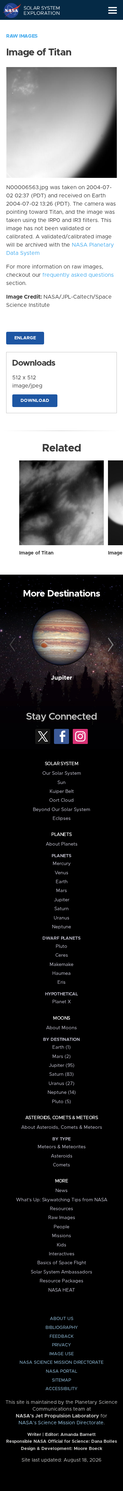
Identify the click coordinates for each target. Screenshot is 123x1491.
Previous (13, 645)
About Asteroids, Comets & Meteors (61, 1127)
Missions (61, 1235)
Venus (61, 873)
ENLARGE (25, 338)
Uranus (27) (61, 1083)
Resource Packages (61, 1281)
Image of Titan (36, 553)
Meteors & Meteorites (62, 1147)
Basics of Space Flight (61, 1262)
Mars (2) (61, 1056)
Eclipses (62, 818)
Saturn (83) (61, 1074)
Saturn (61, 908)
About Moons (61, 1027)
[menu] (112, 10)
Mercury (62, 863)
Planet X (61, 1001)
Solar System (61, 763)
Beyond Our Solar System (61, 809)
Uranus (61, 918)
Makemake (61, 964)
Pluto (61, 946)
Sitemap (61, 1380)
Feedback (61, 1336)
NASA (9, 10)
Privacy (61, 1345)
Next (109, 645)
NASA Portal (61, 1371)
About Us (61, 1319)
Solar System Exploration (37, 10)
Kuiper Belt (62, 791)
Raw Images (22, 36)
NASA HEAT (61, 1290)
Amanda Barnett (78, 1435)
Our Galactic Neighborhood (37, 26)
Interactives (61, 1254)
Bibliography (61, 1327)
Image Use (61, 1354)
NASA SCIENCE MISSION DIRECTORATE (61, 1362)
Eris (61, 982)
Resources (61, 1208)
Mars (61, 890)
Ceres (61, 955)
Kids (61, 1245)
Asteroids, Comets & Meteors (61, 1117)
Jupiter (61, 678)
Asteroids (61, 1156)
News (61, 1190)
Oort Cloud (61, 800)
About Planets (62, 844)
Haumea (61, 973)
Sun (61, 782)
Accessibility (61, 1389)
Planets (61, 834)
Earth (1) (61, 1047)
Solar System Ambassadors (61, 1272)
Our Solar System (61, 773)
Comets (61, 1165)
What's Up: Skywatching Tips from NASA (61, 1200)
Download (34, 400)
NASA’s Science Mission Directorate (61, 1423)
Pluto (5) (61, 1101)
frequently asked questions (78, 275)
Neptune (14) (61, 1092)
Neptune (61, 927)
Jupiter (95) (61, 1065)
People (61, 1227)
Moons (61, 1018)
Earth (62, 881)
